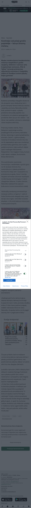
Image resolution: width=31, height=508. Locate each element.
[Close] (27, 222)
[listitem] (15, 250)
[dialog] (15, 254)
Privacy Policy (24, 286)
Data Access (15, 286)
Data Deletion (6, 286)
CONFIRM (9, 280)
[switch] (25, 254)
